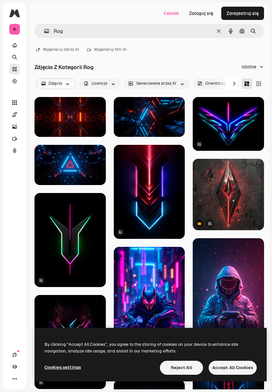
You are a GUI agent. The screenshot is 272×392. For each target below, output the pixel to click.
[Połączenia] (14, 354)
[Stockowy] (14, 69)
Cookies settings (62, 367)
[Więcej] (14, 378)
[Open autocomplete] (44, 31)
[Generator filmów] (14, 138)
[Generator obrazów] (14, 126)
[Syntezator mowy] (14, 150)
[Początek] (14, 45)
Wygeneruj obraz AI (61, 49)
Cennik (171, 13)
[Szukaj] (14, 57)
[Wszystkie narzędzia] (14, 102)
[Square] (258, 83)
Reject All (181, 367)
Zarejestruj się (243, 13)
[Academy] (14, 366)
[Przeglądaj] (14, 81)
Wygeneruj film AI (110, 49)
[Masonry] (246, 83)
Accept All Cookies (232, 367)
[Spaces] (14, 114)
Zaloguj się (201, 13)
